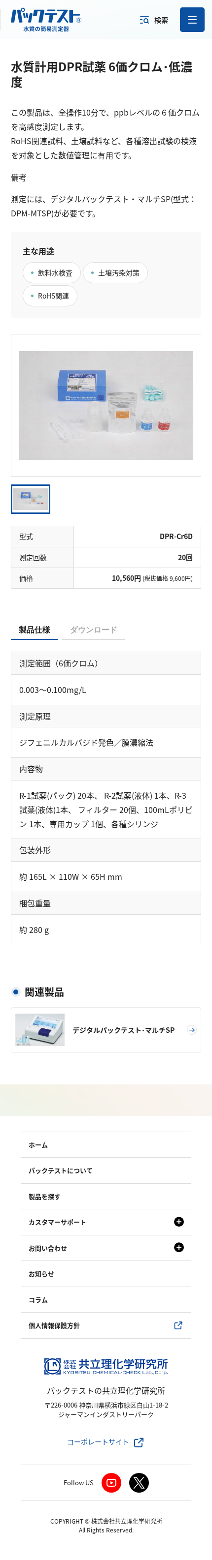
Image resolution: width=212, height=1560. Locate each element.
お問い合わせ (48, 1248)
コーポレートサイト (98, 1441)
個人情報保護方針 (54, 1325)
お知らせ (41, 1273)
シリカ (34, 1101)
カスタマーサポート (57, 1222)
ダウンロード (93, 630)
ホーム (38, 1144)
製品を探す (45, 1196)
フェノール (42, 1085)
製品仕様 (34, 630)
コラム (38, 1299)
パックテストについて (61, 1170)
